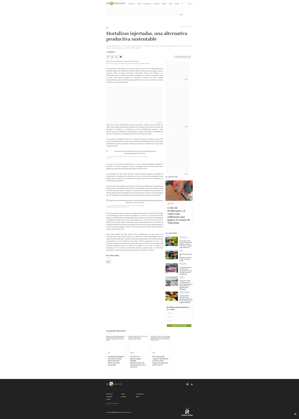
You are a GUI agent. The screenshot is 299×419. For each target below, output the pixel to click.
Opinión (177, 3)
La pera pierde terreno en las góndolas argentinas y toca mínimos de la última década (186, 299)
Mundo (170, 3)
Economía (164, 3)
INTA (107, 27)
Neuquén (181, 250)
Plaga (153, 352)
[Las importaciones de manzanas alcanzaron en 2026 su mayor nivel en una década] (171, 268)
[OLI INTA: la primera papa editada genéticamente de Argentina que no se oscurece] (138, 343)
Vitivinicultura (147, 3)
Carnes (139, 3)
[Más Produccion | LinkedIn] (192, 4)
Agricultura (156, 3)
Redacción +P (111, 52)
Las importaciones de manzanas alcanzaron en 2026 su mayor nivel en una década (185, 271)
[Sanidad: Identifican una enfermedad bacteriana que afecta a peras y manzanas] (116, 343)
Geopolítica (170, 203)
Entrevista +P (182, 277)
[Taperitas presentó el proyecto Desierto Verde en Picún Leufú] (171, 254)
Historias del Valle (183, 237)
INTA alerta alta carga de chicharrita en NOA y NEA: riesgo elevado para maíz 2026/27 (160, 361)
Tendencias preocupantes (184, 292)
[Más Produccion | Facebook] (189, 4)
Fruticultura (131, 3)
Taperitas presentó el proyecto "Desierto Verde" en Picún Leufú (185, 257)
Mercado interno (182, 263)
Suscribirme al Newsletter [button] (179, 325)
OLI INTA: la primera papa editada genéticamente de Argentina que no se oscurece (138, 362)
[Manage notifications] (295, 414)
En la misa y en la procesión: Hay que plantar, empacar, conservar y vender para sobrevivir (185, 244)
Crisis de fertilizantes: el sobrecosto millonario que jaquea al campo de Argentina (178, 215)
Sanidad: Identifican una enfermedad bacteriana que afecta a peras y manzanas (116, 361)
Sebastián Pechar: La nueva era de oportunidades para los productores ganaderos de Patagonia (185, 285)
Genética (132, 352)
